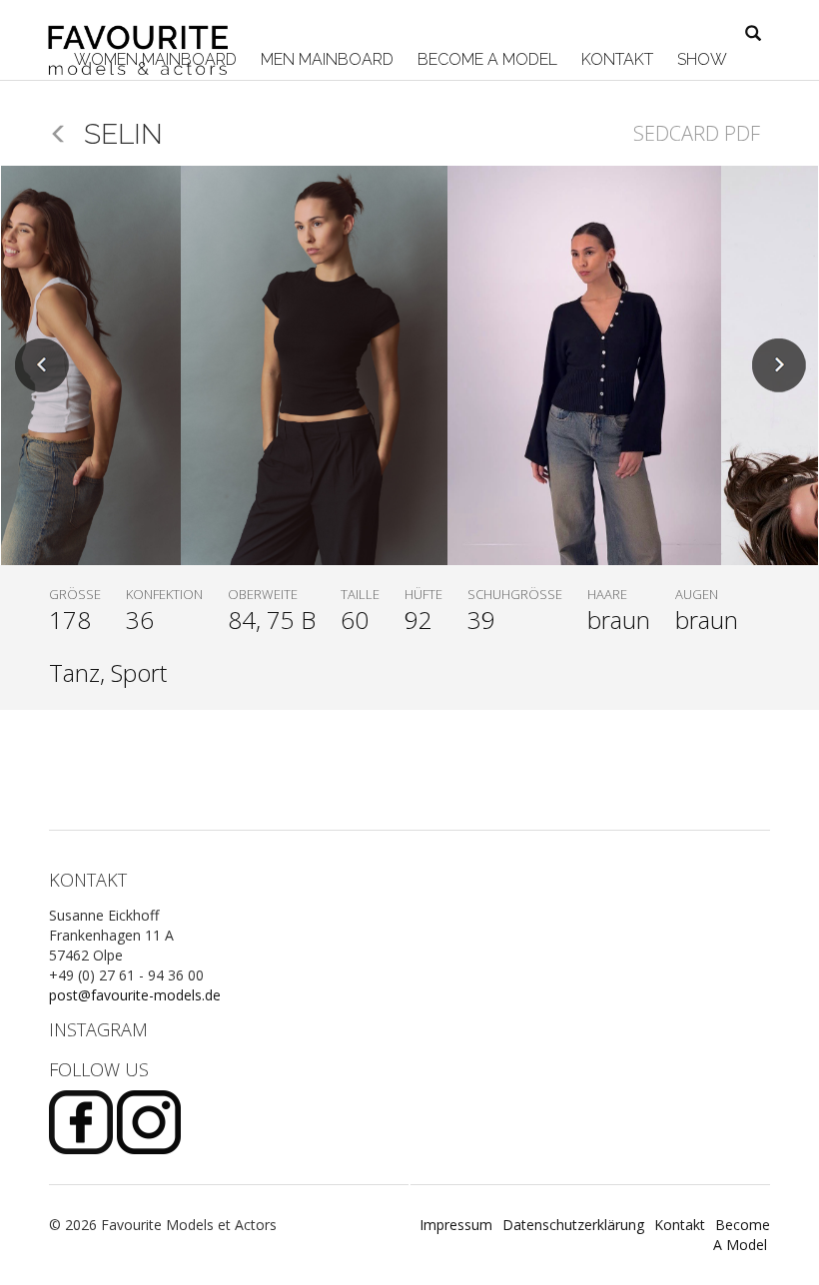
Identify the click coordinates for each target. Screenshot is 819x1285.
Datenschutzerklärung (573, 1224)
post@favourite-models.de (135, 994)
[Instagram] (149, 1120)
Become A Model (485, 59)
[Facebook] (83, 1120)
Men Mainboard (325, 59)
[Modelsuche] (753, 35)
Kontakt (615, 59)
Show (700, 59)
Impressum (455, 1224)
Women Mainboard (153, 59)
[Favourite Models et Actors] (145, 27)
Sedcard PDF (696, 133)
